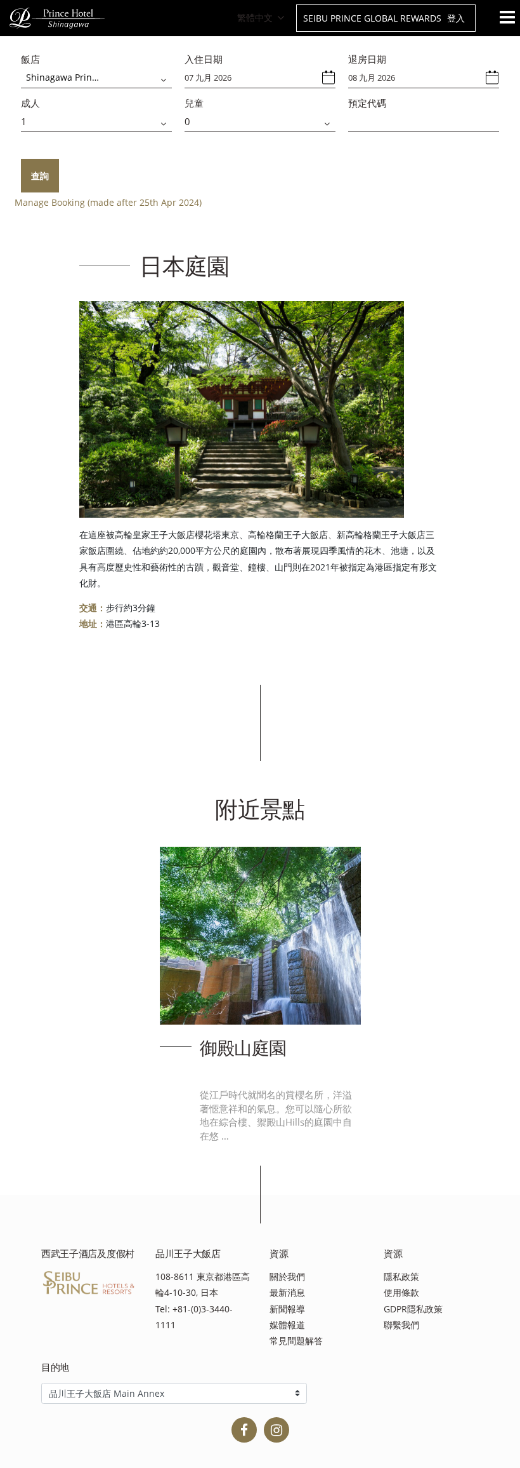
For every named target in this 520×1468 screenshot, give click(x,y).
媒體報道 (287, 1325)
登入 (456, 18)
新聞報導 (287, 1309)
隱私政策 (401, 1276)
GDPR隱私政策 (413, 1309)
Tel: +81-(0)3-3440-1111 (194, 1317)
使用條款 (401, 1292)
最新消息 (287, 1292)
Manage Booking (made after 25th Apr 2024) (108, 202)
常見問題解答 (296, 1341)
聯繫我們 (401, 1325)
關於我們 (287, 1276)
